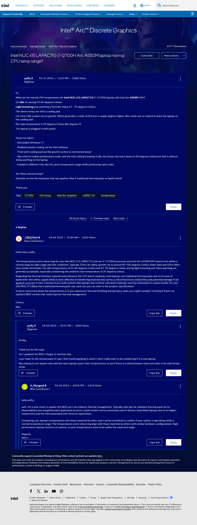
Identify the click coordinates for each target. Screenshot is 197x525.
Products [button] (22, 5)
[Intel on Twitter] (38, 491)
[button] (180, 79)
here (100, 455)
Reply (173, 207)
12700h (28, 195)
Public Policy (155, 484)
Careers (100, 484)
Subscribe (147, 55)
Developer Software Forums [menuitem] (54, 13)
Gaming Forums (37, 46)
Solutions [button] (55, 5)
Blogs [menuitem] (132, 13)
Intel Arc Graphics (67, 195)
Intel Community (19, 46)
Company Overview (40, 484)
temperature (108, 195)
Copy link (154, 313)
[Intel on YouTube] (53, 491)
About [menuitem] (32, 13)
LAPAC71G (89, 195)
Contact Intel (60, 484)
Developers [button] (74, 5)
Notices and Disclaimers (135, 506)
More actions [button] (171, 55)
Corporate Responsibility (120, 484)
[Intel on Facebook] (31, 491)
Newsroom (76, 484)
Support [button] (38, 5)
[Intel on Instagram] (61, 491)
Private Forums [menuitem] (149, 13)
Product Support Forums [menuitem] (87, 13)
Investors (89, 484)
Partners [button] (93, 5)
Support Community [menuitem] (12, 14)
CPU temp (45, 195)
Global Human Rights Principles (118, 508)
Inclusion (141, 484)
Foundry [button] (109, 5)
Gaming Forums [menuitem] (114, 13)
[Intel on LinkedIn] (46, 491)
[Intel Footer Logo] (14, 498)
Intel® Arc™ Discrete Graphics (63, 46)
